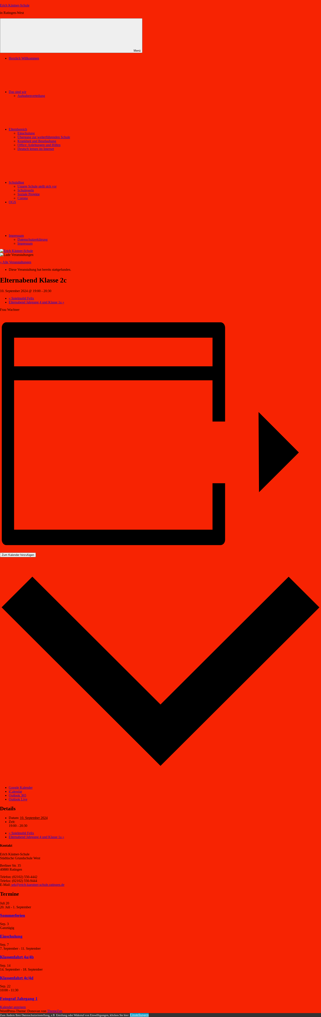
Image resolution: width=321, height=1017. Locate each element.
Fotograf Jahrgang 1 (19, 998)
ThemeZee (54, 1011)
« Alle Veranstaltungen (15, 262)
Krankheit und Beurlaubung (36, 141)
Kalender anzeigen (13, 1007)
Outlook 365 (17, 795)
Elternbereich (18, 129)
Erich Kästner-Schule (14, 5)
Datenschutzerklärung (32, 239)
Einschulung (26, 133)
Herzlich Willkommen (24, 58)
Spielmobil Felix (21, 298)
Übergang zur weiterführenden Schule (43, 137)
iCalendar (15, 791)
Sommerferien (12, 915)
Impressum (16, 235)
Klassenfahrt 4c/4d (16, 978)
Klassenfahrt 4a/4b (17, 957)
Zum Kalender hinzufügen (18, 555)
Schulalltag (16, 182)
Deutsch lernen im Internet (35, 149)
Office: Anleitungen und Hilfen (38, 145)
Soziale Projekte (28, 194)
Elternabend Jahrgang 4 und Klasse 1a (36, 302)
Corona (22, 198)
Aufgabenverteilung (31, 96)
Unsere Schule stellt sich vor (37, 186)
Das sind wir (17, 92)
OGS (12, 202)
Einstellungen (139, 1015)
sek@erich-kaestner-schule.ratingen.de (37, 885)
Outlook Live (18, 799)
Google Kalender (21, 787)
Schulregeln (25, 190)
